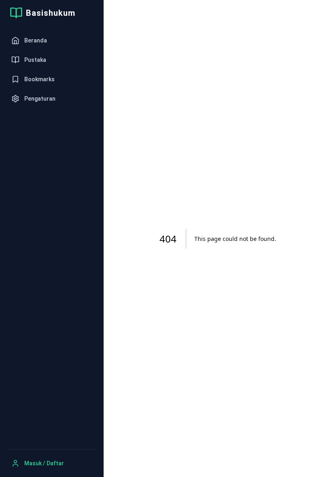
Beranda (35, 40)
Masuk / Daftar (44, 463)
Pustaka (35, 60)
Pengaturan (39, 98)
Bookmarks (39, 79)
